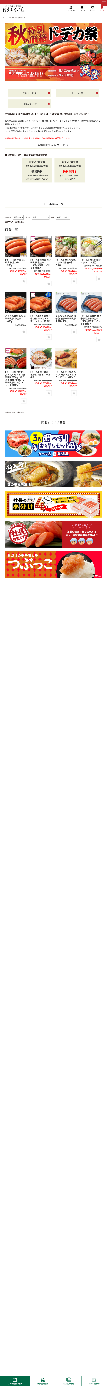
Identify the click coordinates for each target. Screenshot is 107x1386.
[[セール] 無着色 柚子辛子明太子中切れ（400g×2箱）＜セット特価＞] (91, 302)
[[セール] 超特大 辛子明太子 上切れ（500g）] (15, 246)
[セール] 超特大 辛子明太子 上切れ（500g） (15, 262)
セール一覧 (77, 93)
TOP (4, 18)
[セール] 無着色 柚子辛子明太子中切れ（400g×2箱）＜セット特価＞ (91, 319)
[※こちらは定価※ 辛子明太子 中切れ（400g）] (15, 302)
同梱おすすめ (29, 103)
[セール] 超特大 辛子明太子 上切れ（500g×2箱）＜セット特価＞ (40, 263)
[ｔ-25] (66, 358)
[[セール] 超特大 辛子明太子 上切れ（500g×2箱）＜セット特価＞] (41, 246)
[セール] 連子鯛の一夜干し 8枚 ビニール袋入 (40, 374)
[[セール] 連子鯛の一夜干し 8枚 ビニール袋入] (41, 358)
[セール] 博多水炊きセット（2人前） (91, 261)
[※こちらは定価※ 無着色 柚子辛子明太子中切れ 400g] (66, 302)
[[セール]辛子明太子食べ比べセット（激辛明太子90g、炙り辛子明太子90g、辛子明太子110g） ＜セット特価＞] (15, 358)
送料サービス (29, 93)
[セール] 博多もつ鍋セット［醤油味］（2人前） (65, 262)
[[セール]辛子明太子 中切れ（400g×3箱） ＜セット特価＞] (41, 302)
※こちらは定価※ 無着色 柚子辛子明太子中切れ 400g (65, 318)
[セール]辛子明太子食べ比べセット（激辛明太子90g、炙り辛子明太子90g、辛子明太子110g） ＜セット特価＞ (15, 378)
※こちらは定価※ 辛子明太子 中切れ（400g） (15, 318)
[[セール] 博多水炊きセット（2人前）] (91, 246)
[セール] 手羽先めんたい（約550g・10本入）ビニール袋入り (65, 374)
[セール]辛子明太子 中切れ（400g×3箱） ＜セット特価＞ (40, 318)
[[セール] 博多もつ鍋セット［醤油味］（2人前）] (66, 246)
